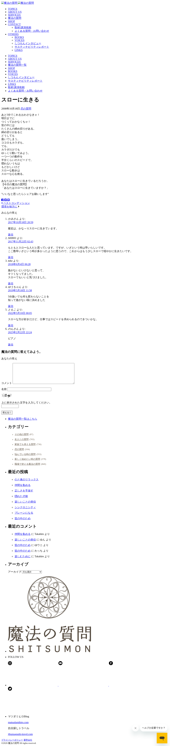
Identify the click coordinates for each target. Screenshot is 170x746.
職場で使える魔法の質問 (27, 464)
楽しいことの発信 (25, 501)
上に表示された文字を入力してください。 (26, 402)
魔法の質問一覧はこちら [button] (22, 418)
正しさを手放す (24, 490)
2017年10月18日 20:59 (20, 222)
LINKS (19, 50)
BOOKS (19, 37)
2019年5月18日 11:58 (20, 290)
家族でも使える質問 (25, 444)
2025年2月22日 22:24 (20, 332)
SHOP (11, 21)
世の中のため (23, 518)
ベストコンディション (16, 203)
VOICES (19, 40)
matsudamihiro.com (18, 722)
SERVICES (14, 14)
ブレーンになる (24, 512)
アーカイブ (14, 571)
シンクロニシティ (25, 507)
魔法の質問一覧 (17, 64)
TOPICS (12, 8)
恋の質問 (26, 108)
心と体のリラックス (27, 479)
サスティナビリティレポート (32, 46)
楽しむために (23, 556)
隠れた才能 (21, 496)
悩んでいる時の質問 (25, 454)
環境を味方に (9, 206)
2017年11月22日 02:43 (20, 241)
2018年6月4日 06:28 (19, 264)
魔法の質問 (14, 18)
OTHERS (13, 34)
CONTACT (14, 24)
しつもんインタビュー (28, 43)
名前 (4, 389)
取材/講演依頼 (23, 27)
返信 (10, 234)
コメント (6, 383)
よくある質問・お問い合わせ (32, 30)
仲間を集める (23, 485)
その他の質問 (22, 434)
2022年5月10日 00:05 (20, 313)
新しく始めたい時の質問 (27, 459)
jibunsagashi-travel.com (20, 734)
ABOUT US (15, 11)
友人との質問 (22, 439)
